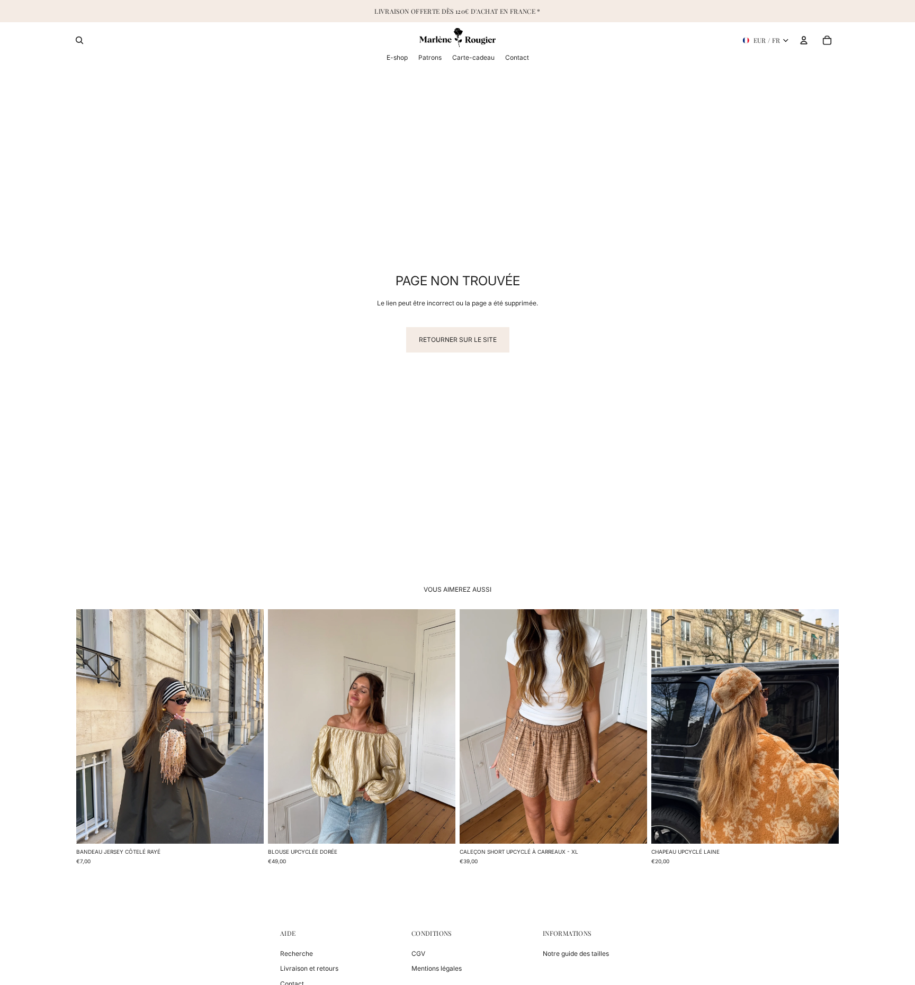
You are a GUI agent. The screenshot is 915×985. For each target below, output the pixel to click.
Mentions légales (436, 968)
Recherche (296, 953)
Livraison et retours (309, 968)
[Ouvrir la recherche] (79, 40)
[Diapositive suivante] (248, 726)
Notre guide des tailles (576, 953)
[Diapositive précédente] (92, 726)
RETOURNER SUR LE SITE (458, 340)
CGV (418, 953)
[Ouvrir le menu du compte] (803, 40)
